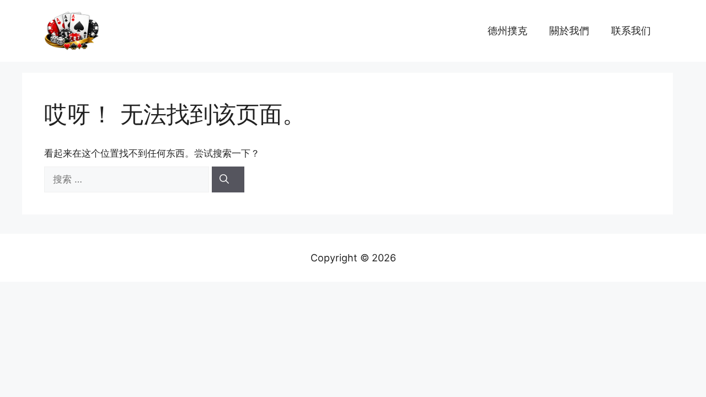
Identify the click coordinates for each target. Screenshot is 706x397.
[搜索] (228, 180)
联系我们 (631, 30)
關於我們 (569, 30)
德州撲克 (507, 30)
